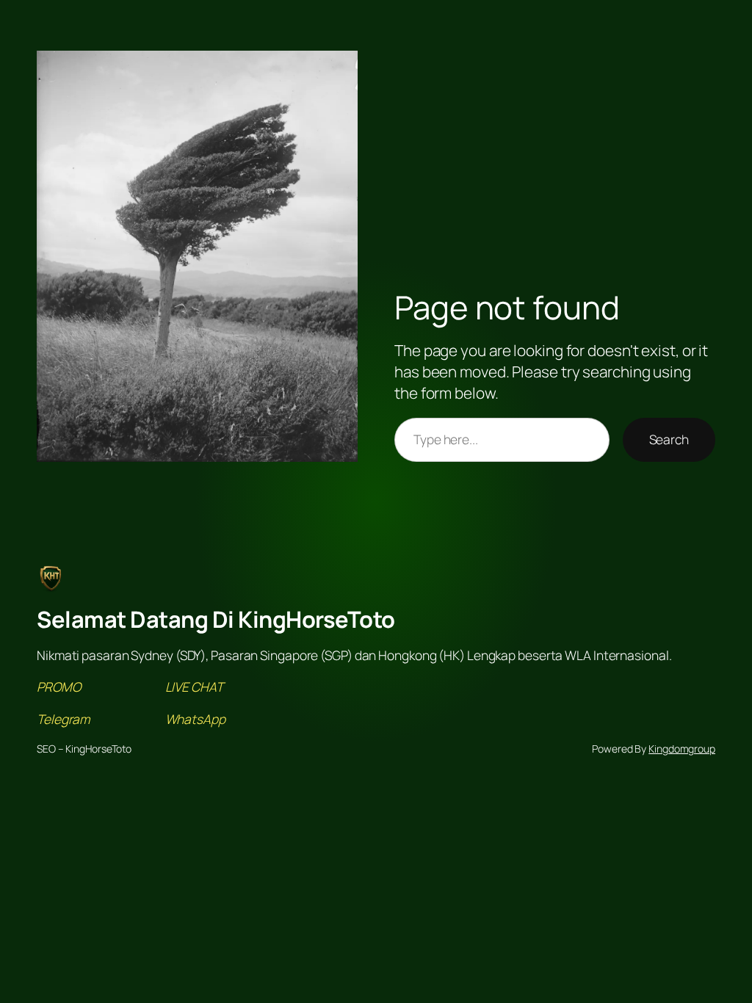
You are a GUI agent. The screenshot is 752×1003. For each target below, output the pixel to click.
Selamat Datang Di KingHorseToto (216, 619)
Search (669, 439)
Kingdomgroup (681, 749)
